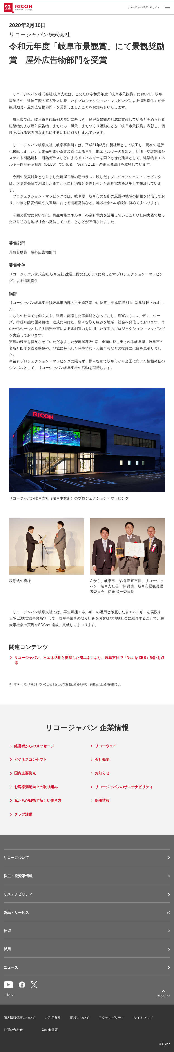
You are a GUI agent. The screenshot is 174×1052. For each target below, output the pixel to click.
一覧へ (8, 995)
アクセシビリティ (111, 1017)
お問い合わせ (13, 1029)
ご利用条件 (53, 1017)
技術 (7, 931)
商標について (79, 1017)
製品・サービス (16, 912)
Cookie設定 (50, 1029)
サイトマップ (143, 1017)
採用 (7, 949)
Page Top (163, 996)
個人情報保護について (19, 1017)
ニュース (11, 967)
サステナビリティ (18, 894)
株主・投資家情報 (18, 876)
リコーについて (16, 857)
